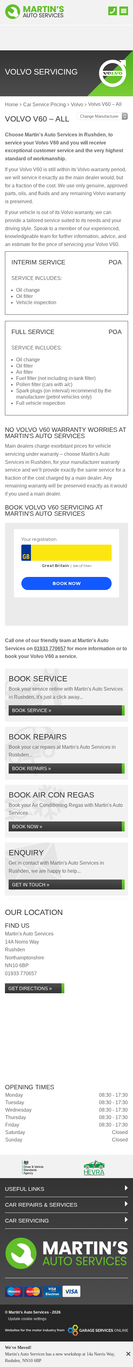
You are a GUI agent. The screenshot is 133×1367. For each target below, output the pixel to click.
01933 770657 (50, 648)
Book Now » (27, 826)
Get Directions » (30, 988)
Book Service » (31, 710)
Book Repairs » (31, 768)
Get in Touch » (30, 884)
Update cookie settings (27, 1319)
